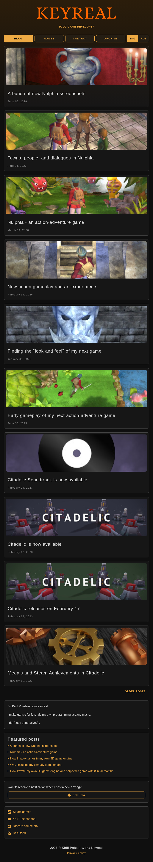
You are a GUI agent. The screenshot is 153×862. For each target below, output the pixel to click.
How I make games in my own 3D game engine (40, 758)
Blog (18, 38)
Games (49, 38)
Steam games (22, 811)
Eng (132, 38)
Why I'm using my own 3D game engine (35, 764)
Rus (144, 38)
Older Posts (135, 691)
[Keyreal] (76, 12)
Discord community (25, 826)
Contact (80, 38)
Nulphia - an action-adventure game (33, 752)
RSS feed (19, 833)
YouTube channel (24, 819)
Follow (79, 795)
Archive (110, 38)
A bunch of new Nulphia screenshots (33, 745)
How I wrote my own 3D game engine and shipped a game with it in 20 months (61, 771)
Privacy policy (76, 852)
